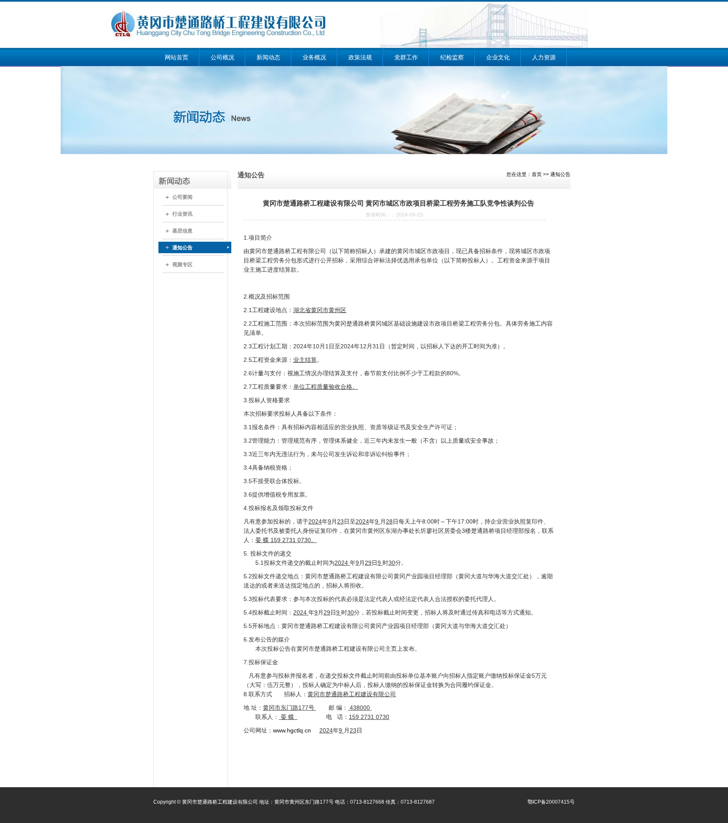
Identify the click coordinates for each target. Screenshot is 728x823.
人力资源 (544, 57)
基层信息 (182, 231)
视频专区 (182, 264)
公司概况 (222, 57)
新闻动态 (268, 57)
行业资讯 (182, 214)
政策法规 (360, 57)
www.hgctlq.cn (292, 730)
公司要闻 (182, 197)
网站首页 (176, 57)
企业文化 (498, 57)
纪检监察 (452, 57)
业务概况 (314, 57)
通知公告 (182, 248)
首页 (537, 174)
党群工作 (406, 57)
